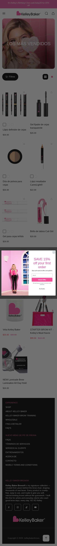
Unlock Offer (42, 280)
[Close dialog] (54, 252)
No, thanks (42, 289)
